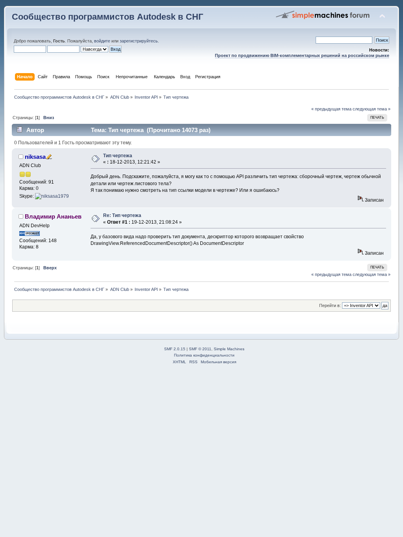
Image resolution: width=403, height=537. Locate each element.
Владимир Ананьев (53, 216)
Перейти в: (330, 305)
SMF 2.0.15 (174, 349)
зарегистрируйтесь (139, 41)
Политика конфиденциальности (204, 355)
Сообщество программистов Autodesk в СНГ (107, 17)
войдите (102, 41)
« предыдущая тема (331, 109)
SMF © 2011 (200, 349)
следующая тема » (371, 109)
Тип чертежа (117, 155)
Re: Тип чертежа (122, 215)
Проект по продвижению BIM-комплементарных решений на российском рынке (302, 55)
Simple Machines (229, 349)
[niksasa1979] (52, 196)
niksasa (35, 156)
